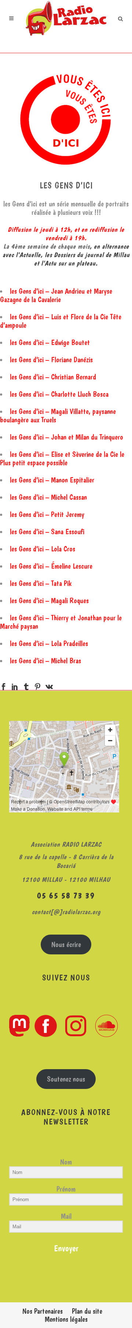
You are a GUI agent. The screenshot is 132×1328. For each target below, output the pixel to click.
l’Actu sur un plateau (68, 263)
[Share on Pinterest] (37, 685)
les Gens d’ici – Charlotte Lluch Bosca (59, 394)
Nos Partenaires (42, 1311)
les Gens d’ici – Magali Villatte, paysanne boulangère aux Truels (58, 415)
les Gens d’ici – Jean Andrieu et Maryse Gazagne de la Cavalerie (56, 295)
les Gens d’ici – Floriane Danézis (51, 359)
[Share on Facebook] (3, 685)
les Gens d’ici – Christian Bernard (53, 377)
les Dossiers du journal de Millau (87, 254)
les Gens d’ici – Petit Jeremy (47, 514)
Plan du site (87, 1311)
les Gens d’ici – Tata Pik (41, 583)
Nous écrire (66, 944)
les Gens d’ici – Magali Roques (49, 600)
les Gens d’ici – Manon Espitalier (52, 480)
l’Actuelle (28, 254)
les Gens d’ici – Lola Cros (42, 548)
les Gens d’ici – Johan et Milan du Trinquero (66, 437)
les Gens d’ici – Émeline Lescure (51, 566)
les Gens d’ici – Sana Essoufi (47, 531)
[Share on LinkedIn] (14, 685)
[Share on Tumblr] (26, 685)
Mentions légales (66, 1319)
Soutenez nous (66, 1079)
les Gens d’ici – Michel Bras (45, 660)
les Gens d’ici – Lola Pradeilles (49, 643)
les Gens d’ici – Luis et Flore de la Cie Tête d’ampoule (60, 321)
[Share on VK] (49, 685)
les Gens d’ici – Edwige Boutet (50, 342)
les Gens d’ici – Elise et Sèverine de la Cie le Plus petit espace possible (62, 458)
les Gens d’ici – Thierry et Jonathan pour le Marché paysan (61, 622)
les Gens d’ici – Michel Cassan (48, 497)
